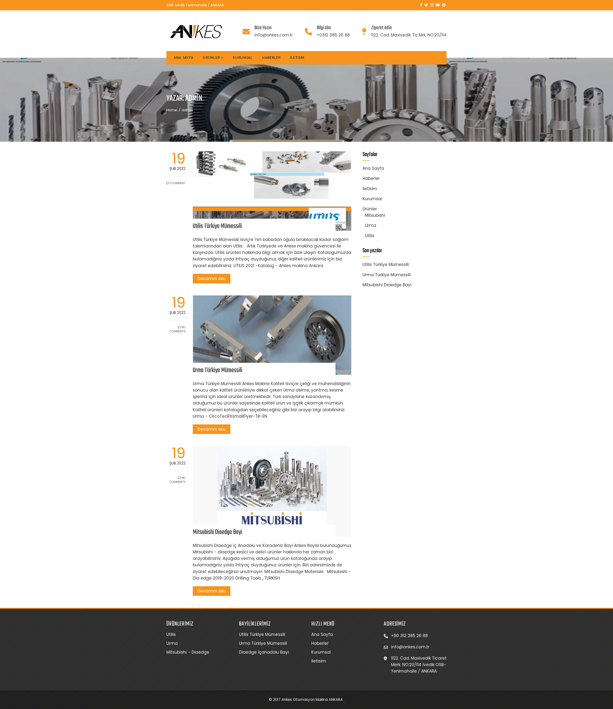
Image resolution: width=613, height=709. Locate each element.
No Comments (178, 329)
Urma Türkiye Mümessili (217, 370)
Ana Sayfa (183, 57)
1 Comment (177, 183)
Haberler (271, 57)
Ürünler (211, 57)
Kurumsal (243, 57)
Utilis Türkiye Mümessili (217, 226)
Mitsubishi (375, 215)
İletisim (297, 57)
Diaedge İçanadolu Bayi (264, 652)
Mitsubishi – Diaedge (187, 652)
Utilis (369, 236)
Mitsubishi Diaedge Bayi (217, 532)
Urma (370, 225)
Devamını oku (212, 278)
